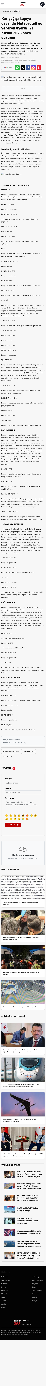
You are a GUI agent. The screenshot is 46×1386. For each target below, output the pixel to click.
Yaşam (3, 1301)
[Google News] (8, 67)
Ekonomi (4, 1290)
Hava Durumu (32, 161)
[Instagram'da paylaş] (33, 67)
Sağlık (3, 1304)
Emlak (34, 1297)
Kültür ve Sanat (38, 1280)
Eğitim (34, 1287)
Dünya (3, 1287)
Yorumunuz (9, 797)
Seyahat (35, 1284)
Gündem (4, 1284)
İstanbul (22, 101)
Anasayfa (7, 11)
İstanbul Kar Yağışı (28, 751)
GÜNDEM (17, 11)
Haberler (4, 1277)
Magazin (4, 1294)
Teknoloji (35, 1277)
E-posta (8, 788)
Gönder (12, 825)
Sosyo (34, 1301)
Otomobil (35, 1294)
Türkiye (8, 96)
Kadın (3, 1308)
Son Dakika (5, 1280)
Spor (3, 1297)
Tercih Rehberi (37, 1290)
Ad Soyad (8, 778)
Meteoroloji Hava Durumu (11, 751)
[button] (2, 4)
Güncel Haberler (8, 757)
